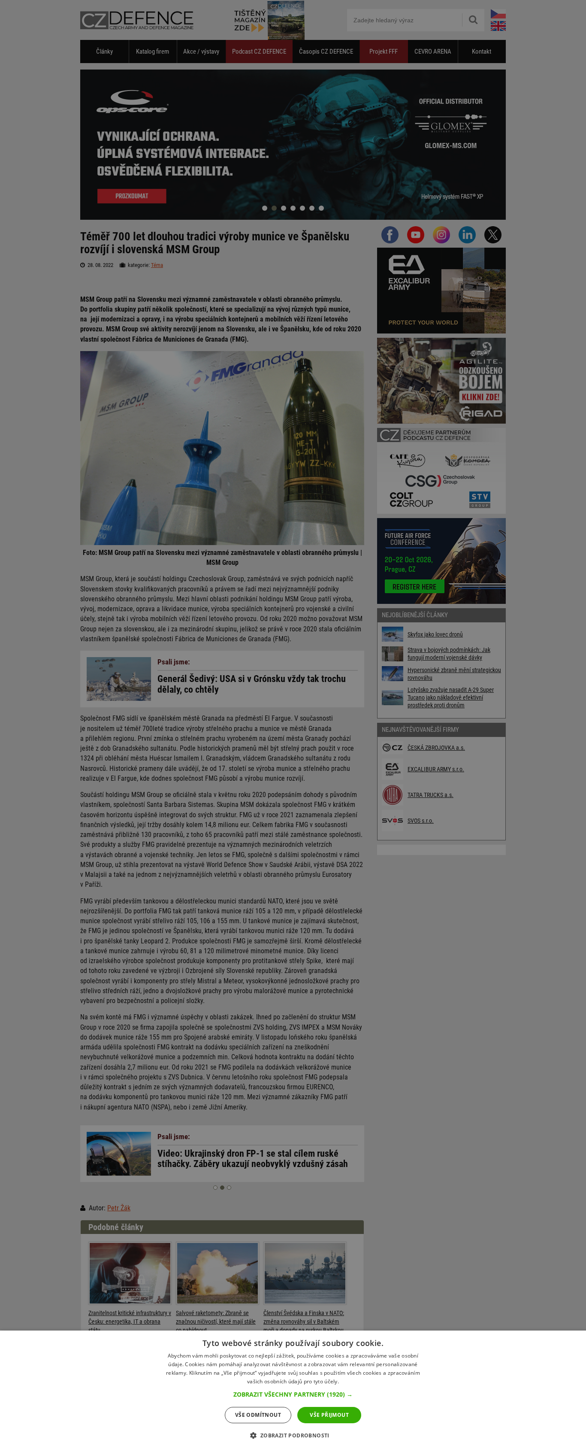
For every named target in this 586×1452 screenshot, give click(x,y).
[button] (293, 1394)
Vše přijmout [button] (329, 1415)
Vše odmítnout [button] (258, 1415)
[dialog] (293, 1391)
